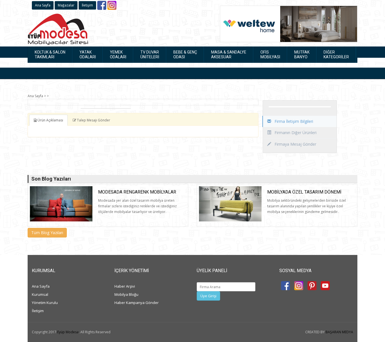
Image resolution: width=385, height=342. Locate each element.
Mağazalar (66, 5)
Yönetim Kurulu (45, 302)
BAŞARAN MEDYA (339, 332)
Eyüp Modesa (68, 332)
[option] (106, 108)
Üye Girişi (208, 295)
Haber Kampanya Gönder (136, 302)
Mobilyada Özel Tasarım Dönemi (304, 192)
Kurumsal (40, 294)
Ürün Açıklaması (50, 120)
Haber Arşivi (124, 286)
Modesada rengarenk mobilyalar (137, 192)
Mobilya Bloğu (126, 294)
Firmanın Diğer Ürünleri (295, 132)
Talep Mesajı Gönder (93, 120)
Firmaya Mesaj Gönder (294, 144)
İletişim (87, 5)
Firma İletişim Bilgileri (293, 121)
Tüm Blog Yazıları (47, 232)
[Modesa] (58, 28)
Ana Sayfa (42, 5)
